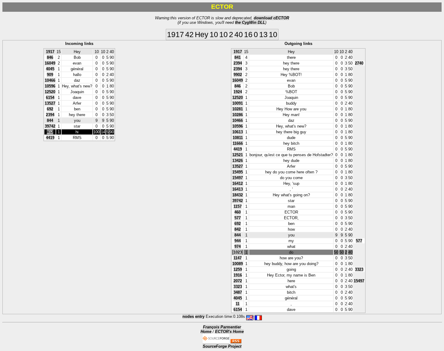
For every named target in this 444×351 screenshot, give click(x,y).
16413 (237, 189)
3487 (237, 292)
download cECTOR (271, 18)
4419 (50, 137)
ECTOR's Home (229, 331)
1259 (237, 269)
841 (237, 57)
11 (238, 304)
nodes (188, 316)
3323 (359, 269)
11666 (238, 143)
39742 (50, 126)
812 (50, 132)
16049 (50, 63)
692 (50, 109)
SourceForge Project (222, 346)
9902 (237, 74)
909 (50, 74)
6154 (50, 97)
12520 (50, 92)
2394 (50, 114)
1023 (237, 252)
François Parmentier (222, 327)
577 (237, 218)
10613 (237, 132)
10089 (237, 263)
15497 (237, 178)
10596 (50, 86)
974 (237, 246)
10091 (237, 103)
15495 (237, 172)
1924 (237, 92)
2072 (237, 281)
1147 (237, 258)
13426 (237, 160)
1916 (237, 275)
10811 (238, 137)
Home (206, 331)
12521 (237, 155)
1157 (237, 206)
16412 (237, 183)
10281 (237, 109)
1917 (50, 51)
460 (237, 212)
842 (237, 229)
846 (50, 57)
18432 (237, 195)
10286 (237, 114)
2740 (359, 63)
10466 (50, 80)
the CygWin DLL (250, 22)
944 (237, 241)
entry (199, 316)
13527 (50, 103)
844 (50, 120)
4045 (50, 69)
